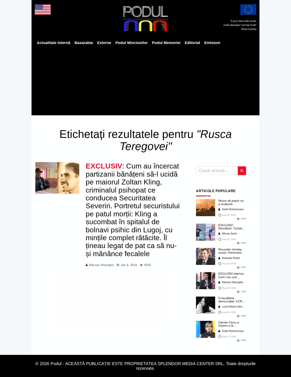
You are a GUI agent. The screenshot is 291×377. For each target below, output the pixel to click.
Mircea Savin (229, 233)
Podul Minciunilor (131, 43)
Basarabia (84, 43)
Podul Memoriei (166, 43)
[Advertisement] (145, 80)
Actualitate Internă (53, 43)
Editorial (192, 43)
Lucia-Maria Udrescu (233, 306)
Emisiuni (212, 43)
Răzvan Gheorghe (101, 265)
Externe (104, 43)
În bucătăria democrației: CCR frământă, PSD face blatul (231, 303)
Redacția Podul (230, 258)
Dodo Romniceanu (232, 209)
